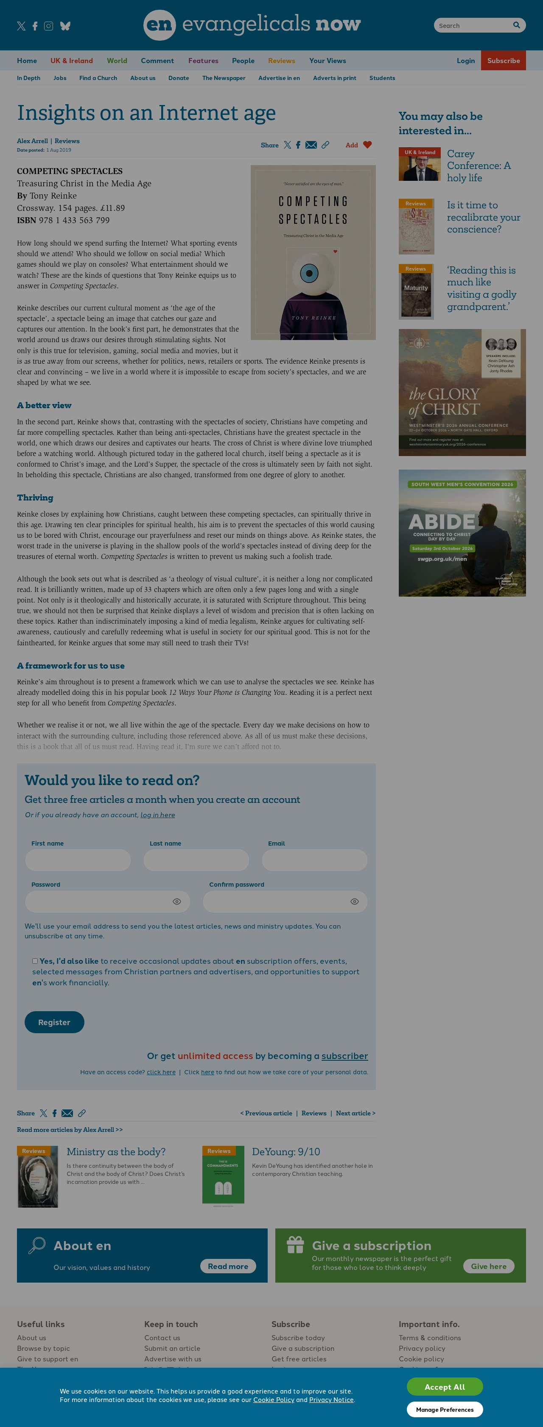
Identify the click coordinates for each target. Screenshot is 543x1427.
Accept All (445, 1386)
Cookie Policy (273, 1399)
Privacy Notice (331, 1399)
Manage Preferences (445, 1409)
